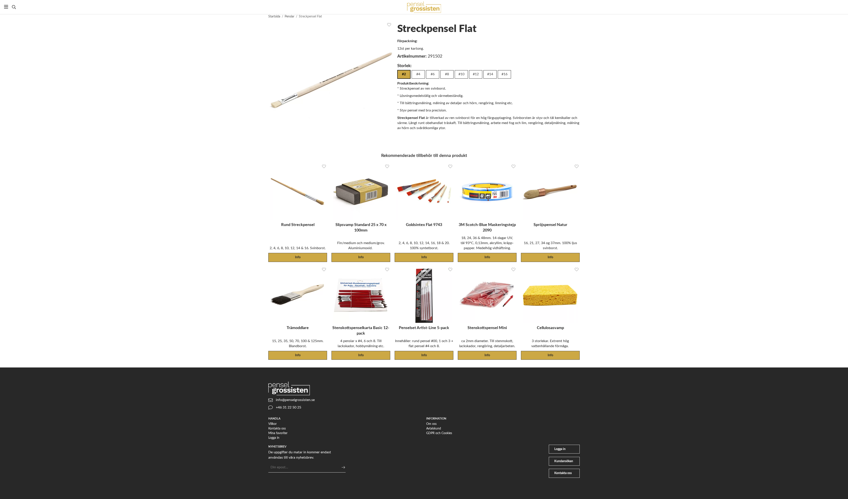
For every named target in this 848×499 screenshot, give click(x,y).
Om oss (431, 424)
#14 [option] (490, 74)
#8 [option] (447, 74)
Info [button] (298, 257)
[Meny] (6, 6)
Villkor (272, 424)
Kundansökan (563, 461)
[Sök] (14, 7)
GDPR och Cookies (439, 433)
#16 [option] (504, 74)
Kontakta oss (277, 428)
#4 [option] (418, 74)
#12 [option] (476, 74)
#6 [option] (433, 74)
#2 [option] (404, 74)
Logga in (273, 437)
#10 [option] (461, 74)
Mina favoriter (278, 433)
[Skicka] (343, 467)
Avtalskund (433, 428)
